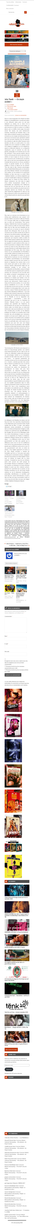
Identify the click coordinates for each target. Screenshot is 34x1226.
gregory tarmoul (9, 1177)
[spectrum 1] (13, 877)
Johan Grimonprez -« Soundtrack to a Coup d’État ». (17, 543)
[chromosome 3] (13, 787)
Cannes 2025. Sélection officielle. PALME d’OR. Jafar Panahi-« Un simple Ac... (21, 577)
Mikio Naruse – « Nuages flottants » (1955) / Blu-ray (16, 1028)
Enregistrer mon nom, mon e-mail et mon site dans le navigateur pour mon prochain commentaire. (16, 662)
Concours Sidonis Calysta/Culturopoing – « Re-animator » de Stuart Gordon (15, 1142)
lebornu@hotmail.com (10, 537)
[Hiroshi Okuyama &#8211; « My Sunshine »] (10, 508)
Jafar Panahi (10, 108)
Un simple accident (12, 109)
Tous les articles (10, 2)
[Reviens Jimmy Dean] (13, 736)
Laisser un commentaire (20, 115)
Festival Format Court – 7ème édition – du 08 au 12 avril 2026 (17, 996)
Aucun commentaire (9, 115)
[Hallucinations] (13, 762)
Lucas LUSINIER (10, 104)
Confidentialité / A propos (12, 5)
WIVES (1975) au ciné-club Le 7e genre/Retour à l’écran (16, 1044)
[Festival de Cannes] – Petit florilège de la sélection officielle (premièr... (20, 595)
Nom (6, 636)
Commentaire (8, 616)
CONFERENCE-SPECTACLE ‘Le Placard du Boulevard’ (16, 932)
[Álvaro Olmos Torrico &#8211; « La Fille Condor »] (10, 493)
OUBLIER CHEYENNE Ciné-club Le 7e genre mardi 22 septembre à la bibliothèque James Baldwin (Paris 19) (17, 915)
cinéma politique (18, 111)
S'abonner (9, 1069)
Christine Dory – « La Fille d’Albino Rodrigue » (20, 498)
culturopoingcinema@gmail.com (12, 538)
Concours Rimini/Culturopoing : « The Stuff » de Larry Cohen (16, 1166)
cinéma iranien (9, 111)
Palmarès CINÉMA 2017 (19, 1183)
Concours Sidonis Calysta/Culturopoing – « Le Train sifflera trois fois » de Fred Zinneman (16, 1216)
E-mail (6, 643)
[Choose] (13, 711)
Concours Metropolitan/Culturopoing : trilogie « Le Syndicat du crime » (15, 1187)
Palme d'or (7, 112)
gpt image (7, 1183)
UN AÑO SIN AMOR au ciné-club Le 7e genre (15, 947)
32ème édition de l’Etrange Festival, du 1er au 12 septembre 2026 (16, 898)
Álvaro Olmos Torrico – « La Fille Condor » (9, 498)
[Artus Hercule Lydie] (13, 837)
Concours (24, 2)
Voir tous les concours (16, 44)
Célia (6, 1137)
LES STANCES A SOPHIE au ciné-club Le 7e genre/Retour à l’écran (14, 963)
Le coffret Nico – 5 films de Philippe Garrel (18, 545)
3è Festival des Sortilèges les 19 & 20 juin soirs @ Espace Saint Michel (16, 979)
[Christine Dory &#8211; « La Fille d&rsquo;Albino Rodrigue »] (21, 493)
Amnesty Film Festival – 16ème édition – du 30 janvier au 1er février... (9, 576)
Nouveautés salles (12, 106)
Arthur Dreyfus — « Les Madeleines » (19, 1137)
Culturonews (18, 2)
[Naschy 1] (13, 812)
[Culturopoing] (16, 28)
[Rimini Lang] (13, 852)
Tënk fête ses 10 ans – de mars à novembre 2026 (16, 1012)
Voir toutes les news (11, 1049)
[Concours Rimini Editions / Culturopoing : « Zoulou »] (16, 32)
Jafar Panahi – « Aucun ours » (9, 593)
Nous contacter (10, 8)
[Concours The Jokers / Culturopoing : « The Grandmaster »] (16, 40)
